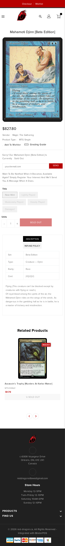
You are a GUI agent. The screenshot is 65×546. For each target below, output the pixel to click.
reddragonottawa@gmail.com (32, 478)
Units (4, 217)
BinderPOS (41, 533)
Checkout (27, 3)
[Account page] (49, 16)
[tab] (32, 239)
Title (4, 188)
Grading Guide (38, 144)
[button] (59, 16)
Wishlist (39, 3)
